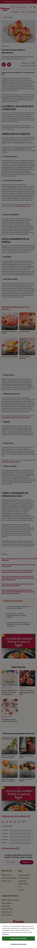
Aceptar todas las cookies (18, 938)
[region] (18, 935)
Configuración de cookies (18, 944)
